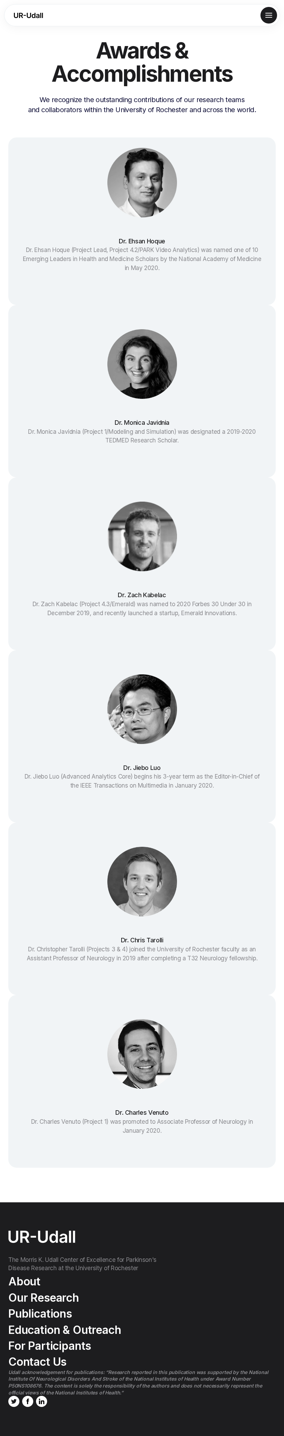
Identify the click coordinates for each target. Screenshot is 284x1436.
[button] (268, 15)
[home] (28, 15)
